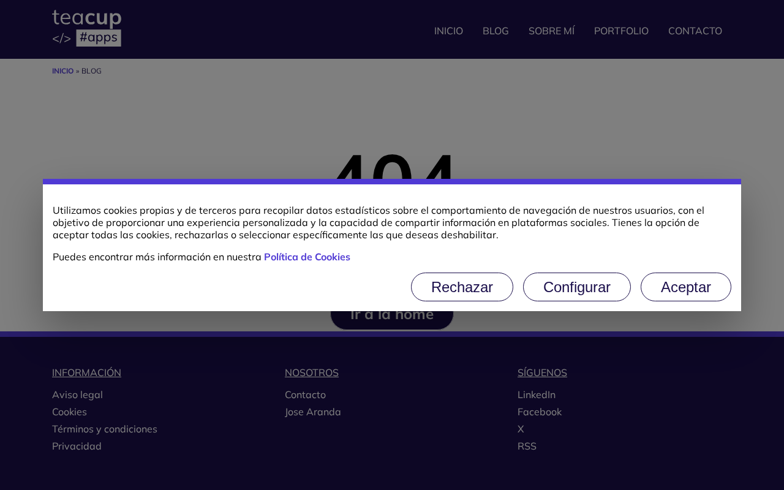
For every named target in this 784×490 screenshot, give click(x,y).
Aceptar (686, 287)
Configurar (577, 287)
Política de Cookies (307, 257)
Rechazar (462, 287)
